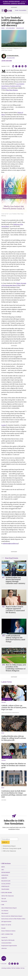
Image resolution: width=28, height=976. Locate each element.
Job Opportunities (6, 921)
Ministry (4, 878)
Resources (4, 901)
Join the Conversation (6, 60)
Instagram (18, 964)
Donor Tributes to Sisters (8, 931)
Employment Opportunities (9, 945)
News (3, 28)
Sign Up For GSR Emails (7, 940)
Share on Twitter (19, 66)
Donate (16, 10)
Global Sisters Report (3, 958)
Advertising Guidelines (6, 968)
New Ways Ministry (12, 90)
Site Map (22, 968)
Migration (4, 875)
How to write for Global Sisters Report (11, 916)
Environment (5, 872)
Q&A (2, 869)
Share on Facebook (16, 66)
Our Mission (4, 910)
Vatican (3, 702)
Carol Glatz (4, 712)
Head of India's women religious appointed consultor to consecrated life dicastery (15, 609)
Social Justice (5, 883)
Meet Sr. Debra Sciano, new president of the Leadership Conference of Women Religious (16, 668)
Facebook (15, 964)
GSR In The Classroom (7, 896)
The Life (3, 898)
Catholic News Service (13, 712)
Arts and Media (10, 28)
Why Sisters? (4, 913)
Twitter (12, 964)
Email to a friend (22, 66)
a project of (14, 2)
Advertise (4, 948)
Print (26, 66)
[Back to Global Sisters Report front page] (8, 10)
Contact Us (4, 937)
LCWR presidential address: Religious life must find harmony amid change (15, 639)
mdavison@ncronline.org (10, 543)
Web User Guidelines (16, 968)
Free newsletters (22, 10)
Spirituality (5, 886)
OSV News (3, 800)
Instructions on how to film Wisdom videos (13, 918)
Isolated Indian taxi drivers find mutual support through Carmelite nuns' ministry (15, 580)
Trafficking (5, 889)
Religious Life (20, 28)
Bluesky (9, 964)
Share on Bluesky (13, 66)
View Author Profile (11, 57)
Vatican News (7, 699)
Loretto (3, 425)
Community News (6, 943)
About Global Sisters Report (9, 908)
